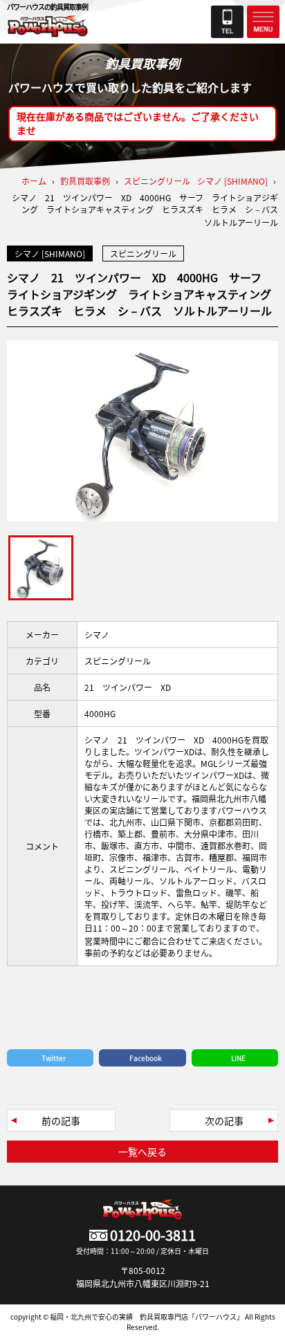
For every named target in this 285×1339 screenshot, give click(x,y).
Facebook (145, 1058)
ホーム (33, 181)
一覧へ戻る (142, 1151)
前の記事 (61, 1120)
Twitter (54, 1058)
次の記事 (224, 1120)
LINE (238, 1058)
